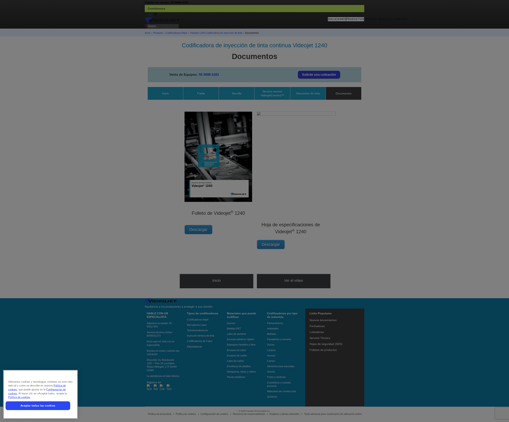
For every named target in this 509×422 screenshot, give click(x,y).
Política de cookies (19, 397)
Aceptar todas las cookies (37, 405)
